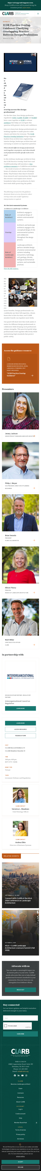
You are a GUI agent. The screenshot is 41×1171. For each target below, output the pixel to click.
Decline (20, 1167)
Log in (20, 1109)
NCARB (25, 118)
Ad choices (20, 1139)
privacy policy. (20, 1156)
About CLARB (20, 1102)
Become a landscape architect (20, 1084)
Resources (20, 1097)
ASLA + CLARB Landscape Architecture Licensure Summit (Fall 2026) (20, 948)
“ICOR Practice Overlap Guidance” (16, 374)
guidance (7, 123)
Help (20, 1118)
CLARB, (19, 118)
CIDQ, (14, 118)
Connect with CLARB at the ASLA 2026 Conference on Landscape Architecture (18, 900)
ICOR (23, 120)
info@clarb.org (23, 1071)
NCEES (34, 118)
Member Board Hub (20, 1123)
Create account (20, 1114)
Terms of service (20, 1130)
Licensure (20, 1093)
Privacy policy (20, 1134)
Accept (20, 1162)
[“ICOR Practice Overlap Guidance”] (32, 375)
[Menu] (38, 14)
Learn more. (27, 7)
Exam (20, 1088)
